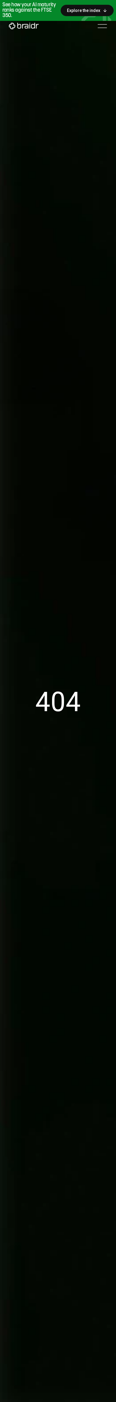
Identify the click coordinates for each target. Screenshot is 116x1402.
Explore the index (83, 10)
